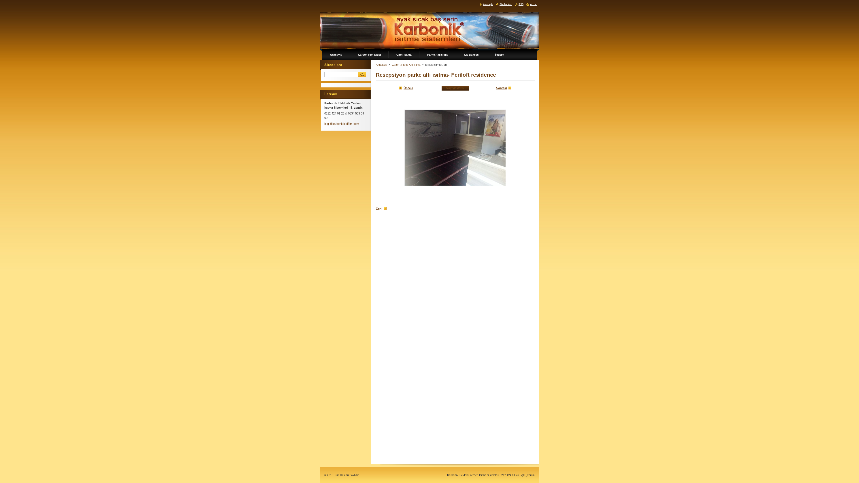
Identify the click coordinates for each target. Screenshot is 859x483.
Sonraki (501, 88)
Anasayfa (381, 65)
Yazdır (533, 4)
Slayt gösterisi (455, 88)
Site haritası (506, 4)
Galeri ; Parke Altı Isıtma (406, 65)
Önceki (408, 88)
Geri (379, 208)
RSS (521, 4)
